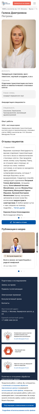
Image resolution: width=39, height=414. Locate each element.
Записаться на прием (22, 3)
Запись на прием (8, 287)
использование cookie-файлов (12, 390)
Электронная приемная (11, 297)
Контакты (5, 306)
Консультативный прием (12, 301)
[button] (18, 220)
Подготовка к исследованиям (14, 283)
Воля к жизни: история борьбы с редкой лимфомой (17, 263)
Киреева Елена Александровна (16, 212)
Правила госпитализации (12, 291)
